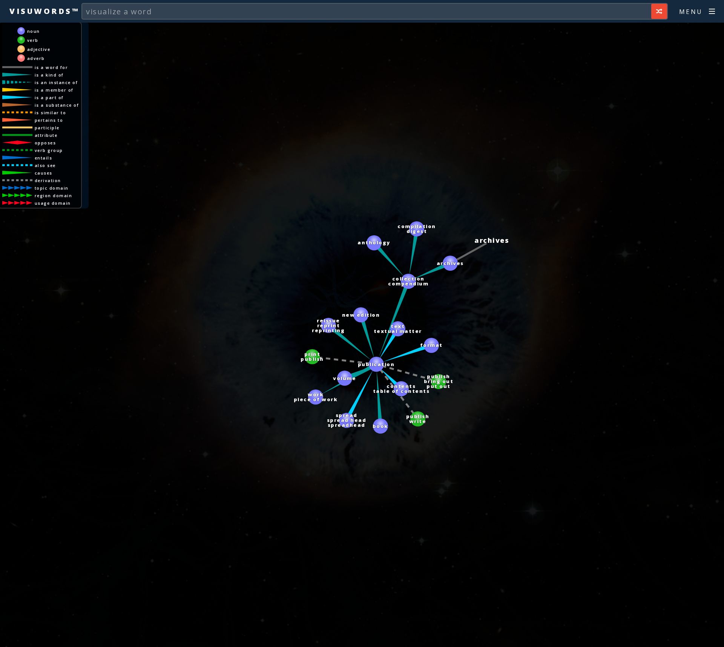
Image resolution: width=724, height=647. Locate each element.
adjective (39, 49)
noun (33, 31)
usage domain (53, 203)
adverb (36, 58)
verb (32, 40)
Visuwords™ (44, 11)
